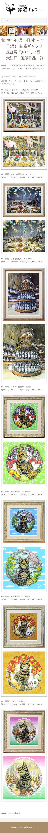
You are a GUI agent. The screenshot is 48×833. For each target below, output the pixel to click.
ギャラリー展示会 (28, 77)
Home (3, 65)
